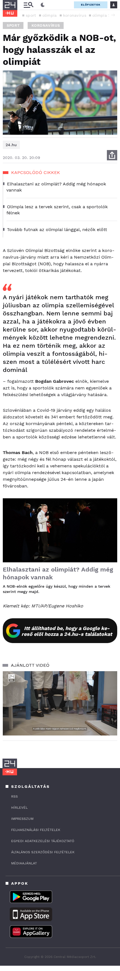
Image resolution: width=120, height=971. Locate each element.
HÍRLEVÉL (19, 808)
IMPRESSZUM (22, 819)
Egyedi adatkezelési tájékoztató (42, 841)
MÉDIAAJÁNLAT (24, 863)
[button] (113, 15)
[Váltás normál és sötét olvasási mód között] (42, 5)
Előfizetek (90, 4)
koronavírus (74, 15)
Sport (13, 25)
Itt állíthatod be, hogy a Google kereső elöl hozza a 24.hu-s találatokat (66, 631)
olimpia (49, 15)
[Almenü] (28, 5)
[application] (60, 703)
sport (31, 15)
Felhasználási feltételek (35, 830)
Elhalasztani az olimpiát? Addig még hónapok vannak (58, 573)
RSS (14, 796)
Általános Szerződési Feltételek (43, 852)
